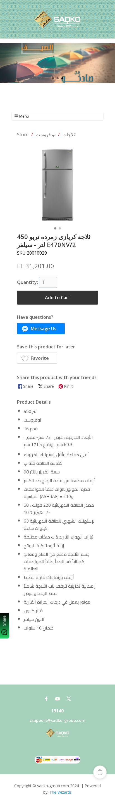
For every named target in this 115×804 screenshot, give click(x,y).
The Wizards (60, 792)
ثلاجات (69, 134)
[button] (41, 328)
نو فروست (45, 134)
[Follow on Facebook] (46, 698)
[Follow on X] (68, 698)
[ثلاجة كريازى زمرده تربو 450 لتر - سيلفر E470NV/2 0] (57, 183)
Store (22, 134)
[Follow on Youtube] (57, 698)
